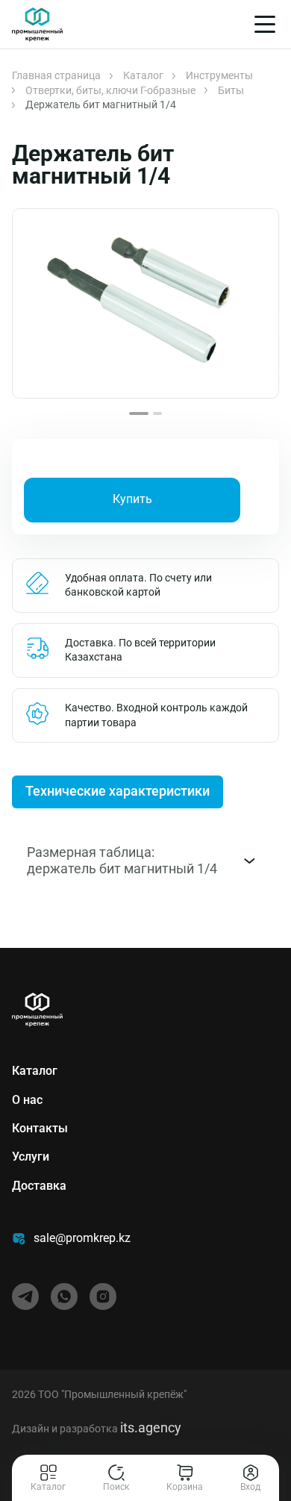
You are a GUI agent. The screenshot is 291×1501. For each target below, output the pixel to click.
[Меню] (265, 24)
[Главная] (37, 24)
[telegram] (25, 1296)
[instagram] (103, 1296)
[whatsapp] (64, 1296)
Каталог (143, 75)
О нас (27, 1100)
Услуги (30, 1156)
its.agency (150, 1427)
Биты (231, 90)
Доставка (39, 1186)
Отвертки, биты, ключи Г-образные (110, 90)
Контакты (40, 1128)
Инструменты (219, 75)
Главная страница (56, 75)
